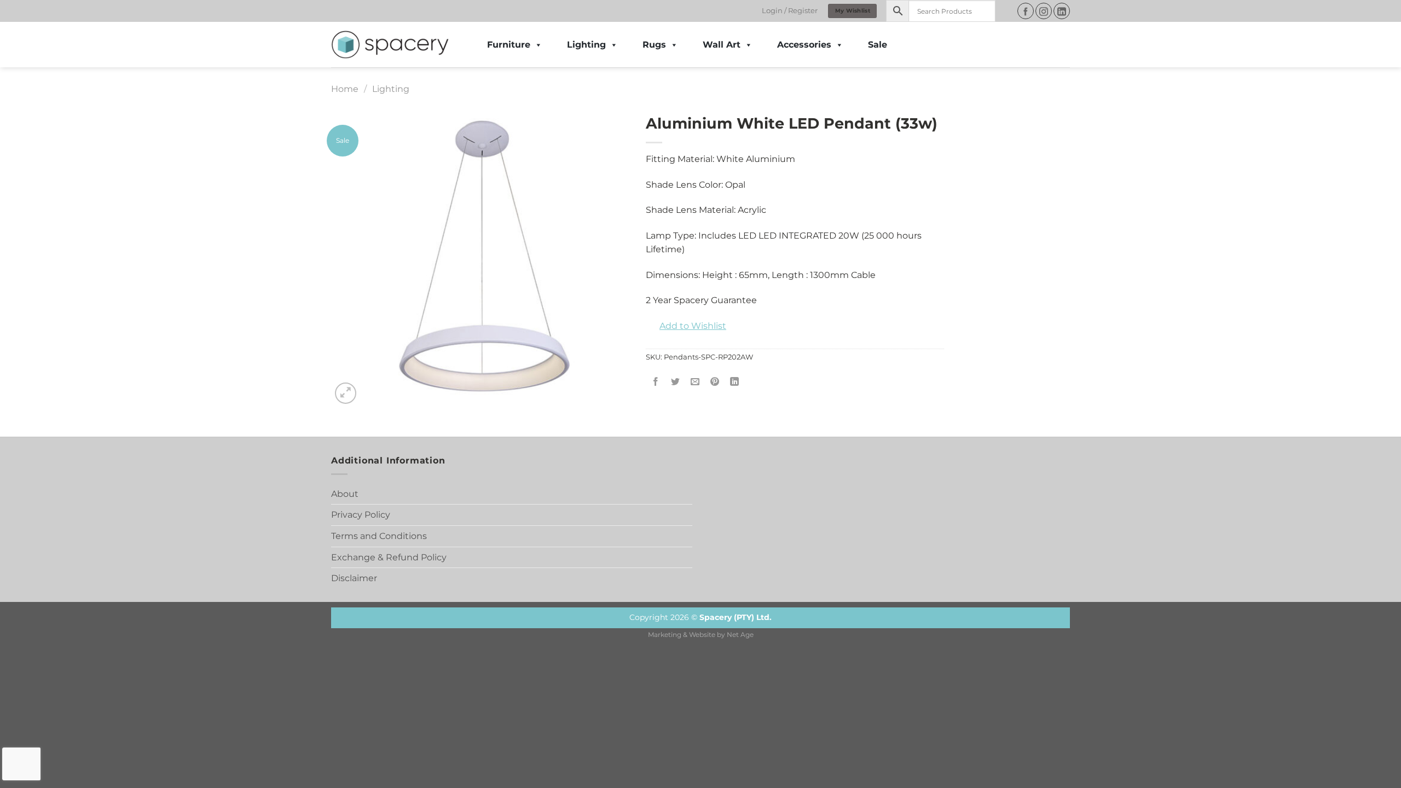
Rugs (654, 44)
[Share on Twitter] (676, 382)
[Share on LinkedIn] (735, 382)
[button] (686, 326)
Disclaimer (354, 578)
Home (344, 89)
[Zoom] (345, 393)
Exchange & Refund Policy (389, 557)
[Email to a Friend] (695, 382)
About (344, 494)
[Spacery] (390, 45)
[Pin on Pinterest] (715, 382)
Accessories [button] (804, 44)
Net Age (740, 635)
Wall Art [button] (721, 44)
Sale (877, 44)
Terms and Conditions (379, 536)
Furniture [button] (508, 44)
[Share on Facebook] (656, 382)
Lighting (586, 44)
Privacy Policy (360, 514)
